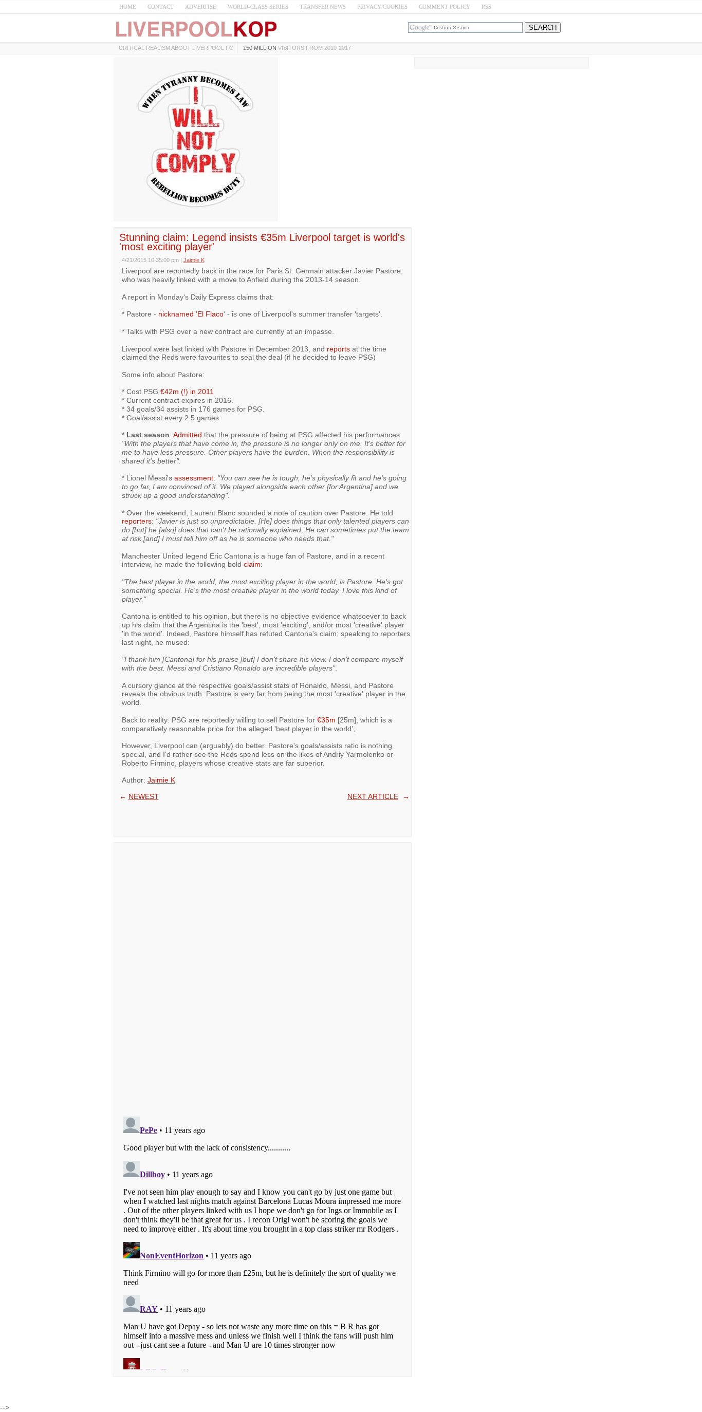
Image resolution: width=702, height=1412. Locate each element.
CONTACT (160, 7)
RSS (486, 7)
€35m (326, 720)
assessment (193, 478)
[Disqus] (262, 976)
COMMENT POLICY (444, 7)
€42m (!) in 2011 (187, 391)
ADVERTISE (200, 7)
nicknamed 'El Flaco (191, 314)
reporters (137, 521)
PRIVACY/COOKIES (382, 7)
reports (338, 349)
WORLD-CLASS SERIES (258, 7)
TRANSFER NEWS (323, 7)
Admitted (187, 435)
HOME (127, 7)
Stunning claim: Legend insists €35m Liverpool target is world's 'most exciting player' (262, 242)
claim (252, 564)
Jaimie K (161, 780)
